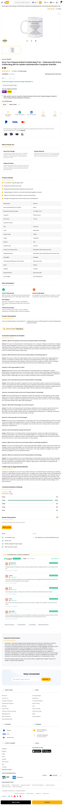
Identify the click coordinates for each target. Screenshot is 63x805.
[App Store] (37, 751)
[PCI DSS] (5, 777)
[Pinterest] (20, 796)
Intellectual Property (7, 703)
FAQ (33, 706)
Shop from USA (6, 785)
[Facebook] (9, 796)
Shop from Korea (50, 785)
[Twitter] (17, 796)
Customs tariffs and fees (9, 711)
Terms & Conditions (19, 793)
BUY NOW (47, 802)
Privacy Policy (30, 793)
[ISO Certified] (17, 777)
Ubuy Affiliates (36, 716)
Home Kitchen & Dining (23, 6)
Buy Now (23, 130)
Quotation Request (7, 701)
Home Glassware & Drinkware (49, 6)
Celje (3, 754)
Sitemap (4, 706)
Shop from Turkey (17, 786)
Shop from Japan (25, 785)
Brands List (35, 698)
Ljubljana (4, 748)
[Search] (40, 2)
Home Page (5, 6)
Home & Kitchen (13, 6)
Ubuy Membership (7, 719)
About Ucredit (36, 708)
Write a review (7, 527)
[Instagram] (11, 796)
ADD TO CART (16, 802)
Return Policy (36, 703)
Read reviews (54, 558)
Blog (33, 714)
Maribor (4, 751)
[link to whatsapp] (27, 41)
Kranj (3, 756)
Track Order (5, 708)
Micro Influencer (6, 716)
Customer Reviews (37, 701)
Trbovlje (4, 767)
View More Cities (6, 769)
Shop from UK (15, 785)
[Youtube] (14, 796)
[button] (46, 2)
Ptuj (3, 764)
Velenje (4, 759)
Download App (36, 695)
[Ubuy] (6, 2)
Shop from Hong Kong (37, 785)
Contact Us (5, 698)
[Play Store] (46, 751)
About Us (4, 695)
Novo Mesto (5, 762)
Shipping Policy (6, 714)
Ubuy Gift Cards (36, 711)
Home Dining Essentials (35, 6)
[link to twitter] (35, 41)
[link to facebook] (31, 41)
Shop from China (6, 786)
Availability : (5, 74)
